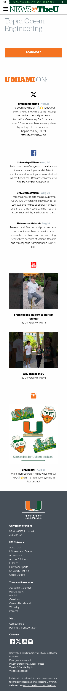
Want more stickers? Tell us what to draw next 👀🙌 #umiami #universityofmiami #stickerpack (33, 478)
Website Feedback (18, 671)
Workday (14, 607)
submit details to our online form (39, 685)
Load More (33, 52)
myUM (13, 595)
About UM (14, 547)
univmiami (28, 470)
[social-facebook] (12, 641)
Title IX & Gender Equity (21, 667)
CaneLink (14, 599)
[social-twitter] (18, 641)
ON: (26, 80)
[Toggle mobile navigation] (6, 9)
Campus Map (16, 624)
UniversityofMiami (28, 162)
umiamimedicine (28, 104)
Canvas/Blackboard (20, 603)
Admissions (15, 555)
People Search (17, 591)
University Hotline (19, 571)
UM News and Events (20, 551)
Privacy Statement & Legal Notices (26, 664)
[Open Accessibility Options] (4, 2)
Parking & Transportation (23, 627)
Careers (13, 611)
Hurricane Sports (18, 567)
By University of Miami (33, 322)
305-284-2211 (16, 535)
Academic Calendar (20, 588)
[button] (59, 680)
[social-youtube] (24, 641)
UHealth (13, 563)
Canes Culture (17, 575)
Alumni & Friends (18, 559)
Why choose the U (33, 374)
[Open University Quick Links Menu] (62, 2)
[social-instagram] (30, 641)
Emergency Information (21, 660)
